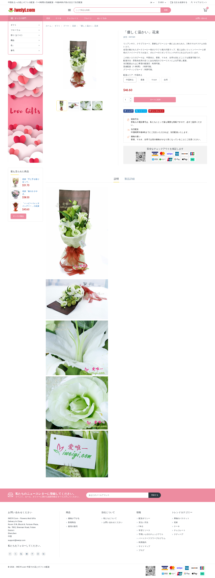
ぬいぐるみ (102, 18)
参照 (125, 37)
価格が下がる (74, 518)
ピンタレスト (157, 111)
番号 (25, 50)
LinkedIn (44, 554)
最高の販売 (73, 526)
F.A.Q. (140, 526)
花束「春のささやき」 (29, 192)
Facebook (10, 554)
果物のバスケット (181, 518)
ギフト (25, 25)
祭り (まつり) (25, 35)
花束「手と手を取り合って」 (30, 180)
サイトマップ (144, 546)
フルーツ (88, 18)
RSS (21, 554)
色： (25, 45)
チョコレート (72, 18)
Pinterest (32, 554)
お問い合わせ (201, 18)
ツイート (142, 111)
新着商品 (72, 522)
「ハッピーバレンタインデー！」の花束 (30, 204)
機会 (25, 40)
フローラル (25, 30)
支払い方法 (143, 522)
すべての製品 (18, 216)
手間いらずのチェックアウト (151, 534)
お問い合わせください (20, 512)
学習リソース (144, 530)
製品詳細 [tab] (130, 179)
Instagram (38, 554)
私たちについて (110, 518)
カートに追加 (155, 99)
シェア (130, 111)
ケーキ (58, 18)
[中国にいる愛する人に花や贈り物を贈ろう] (25, 111)
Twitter (16, 554)
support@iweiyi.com (16, 540)
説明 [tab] (116, 179)
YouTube (27, 554)
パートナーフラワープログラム (151, 538)
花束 (48, 18)
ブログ (141, 550)
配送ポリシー (144, 518)
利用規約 (142, 542)
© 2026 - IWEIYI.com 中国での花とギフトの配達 (29, 567)
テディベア (178, 534)
